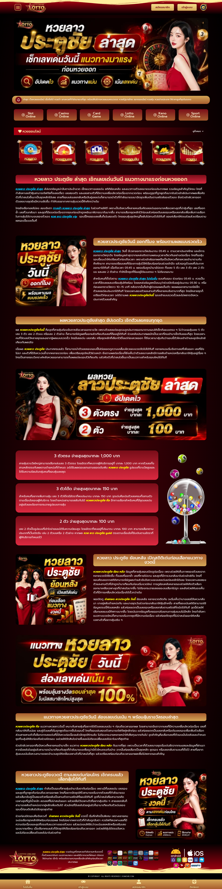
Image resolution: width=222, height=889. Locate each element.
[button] (18, 7)
